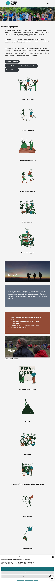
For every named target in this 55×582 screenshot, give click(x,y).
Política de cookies (20, 580)
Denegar (27, 573)
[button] (53, 556)
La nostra (21, 66)
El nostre (12, 61)
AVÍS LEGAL (36, 580)
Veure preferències (27, 577)
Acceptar (27, 569)
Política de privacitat (29, 580)
